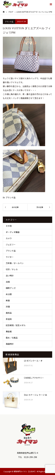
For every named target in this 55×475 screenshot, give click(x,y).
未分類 (9, 294)
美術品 (9, 312)
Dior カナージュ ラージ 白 (35, 394)
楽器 (8, 300)
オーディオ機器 (12, 232)
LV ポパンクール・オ (33, 360)
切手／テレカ (12, 269)
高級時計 (10, 343)
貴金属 (9, 331)
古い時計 (10, 275)
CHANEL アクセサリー (34, 377)
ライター (10, 256)
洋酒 (8, 306)
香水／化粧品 (12, 337)
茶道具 (9, 319)
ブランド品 (9, 21)
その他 (9, 225)
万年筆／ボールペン (15, 263)
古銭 (8, 281)
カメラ (9, 238)
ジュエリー (11, 244)
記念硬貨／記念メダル (16, 325)
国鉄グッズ (11, 288)
